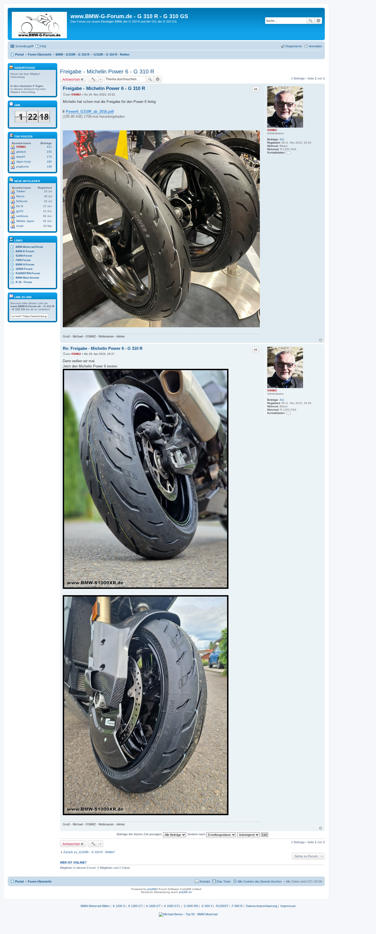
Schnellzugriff (24, 46)
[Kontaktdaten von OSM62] (288, 152)
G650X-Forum (24, 269)
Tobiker (20, 191)
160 (49, 161)
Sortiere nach (196, 834)
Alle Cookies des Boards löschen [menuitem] (260, 881)
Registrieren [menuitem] (294, 46)
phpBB (151, 889)
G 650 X (206, 906)
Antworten (71, 79)
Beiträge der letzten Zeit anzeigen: (140, 834)
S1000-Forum (24, 255)
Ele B (19, 206)
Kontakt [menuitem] (205, 881)
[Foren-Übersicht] (39, 24)
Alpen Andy (23, 161)
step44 (20, 156)
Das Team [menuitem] (224, 881)
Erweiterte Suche (318, 20)
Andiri (19, 225)
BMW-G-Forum (25, 264)
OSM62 (272, 129)
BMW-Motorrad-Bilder (95, 906)
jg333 (19, 211)
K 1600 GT (153, 906)
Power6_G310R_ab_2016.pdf (90, 111)
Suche (310, 20)
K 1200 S (119, 906)
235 (49, 151)
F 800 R (237, 906)
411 (282, 139)
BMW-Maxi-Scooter (27, 277)
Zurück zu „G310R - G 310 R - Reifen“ (89, 852)
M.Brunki (21, 201)
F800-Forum (23, 260)
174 (49, 156)
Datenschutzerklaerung (261, 906)
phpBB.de (185, 892)
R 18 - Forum (24, 282)
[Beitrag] (64, 94)
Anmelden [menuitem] (315, 46)
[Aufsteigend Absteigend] (248, 834)
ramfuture (22, 216)
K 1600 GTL (172, 906)
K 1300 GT (135, 906)
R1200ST (222, 906)
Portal (19, 54)
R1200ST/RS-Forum (28, 273)
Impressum (288, 906)
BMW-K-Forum (25, 251)
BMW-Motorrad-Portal (29, 247)
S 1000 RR (191, 906)
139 (49, 166)
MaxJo (20, 196)
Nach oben (320, 340)
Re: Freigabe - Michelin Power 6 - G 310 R (103, 348)
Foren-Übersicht (39, 881)
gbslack (21, 151)
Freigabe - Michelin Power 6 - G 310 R (107, 71)
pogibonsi (22, 166)
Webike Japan (25, 220)
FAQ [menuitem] (43, 46)
